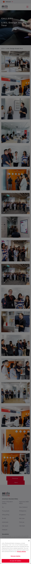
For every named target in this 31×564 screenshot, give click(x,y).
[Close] (29, 541)
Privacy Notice (21, 551)
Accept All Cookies (15, 560)
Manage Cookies (15, 556)
